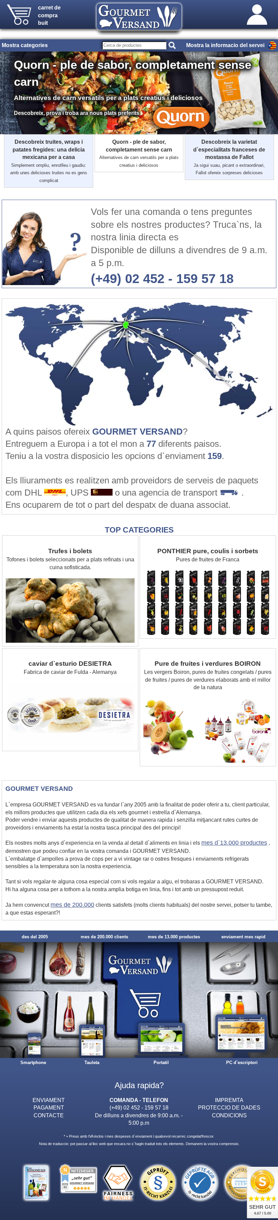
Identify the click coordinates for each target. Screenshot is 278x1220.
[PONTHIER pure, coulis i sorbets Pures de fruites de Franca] (208, 539)
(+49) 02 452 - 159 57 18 (162, 279)
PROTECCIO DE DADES (229, 1107)
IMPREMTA (229, 1100)
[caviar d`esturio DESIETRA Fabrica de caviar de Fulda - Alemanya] (71, 652)
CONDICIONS (229, 1115)
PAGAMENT (49, 1107)
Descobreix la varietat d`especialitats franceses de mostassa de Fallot (229, 157)
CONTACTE (49, 1115)
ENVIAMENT (49, 1100)
